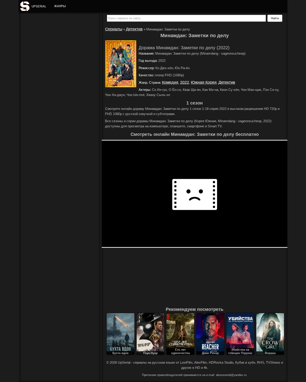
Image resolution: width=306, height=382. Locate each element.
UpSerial (39, 6)
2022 (184, 82)
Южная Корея (204, 82)
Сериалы (113, 29)
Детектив (134, 29)
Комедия (170, 82)
